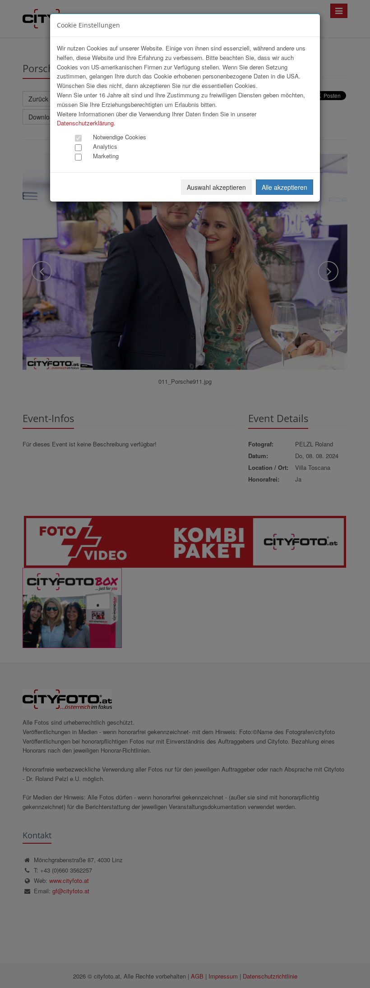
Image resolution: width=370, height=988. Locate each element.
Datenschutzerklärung (85, 123)
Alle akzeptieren (284, 187)
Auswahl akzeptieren (216, 187)
